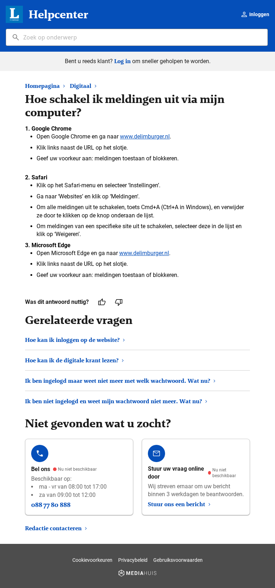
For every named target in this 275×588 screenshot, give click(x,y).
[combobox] (137, 37)
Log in (122, 61)
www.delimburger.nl (145, 136)
